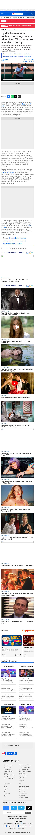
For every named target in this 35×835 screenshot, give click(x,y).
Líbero (6, 60)
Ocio (20, 783)
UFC (5, 786)
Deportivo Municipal (7, 173)
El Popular (17, 823)
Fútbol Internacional (7, 30)
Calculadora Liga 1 (9, 775)
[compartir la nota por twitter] (15, 96)
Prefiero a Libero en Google (17, 248)
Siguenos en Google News (19, 96)
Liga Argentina (23, 775)
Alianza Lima (7, 767)
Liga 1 (6, 773)
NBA (5, 790)
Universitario (7, 769)
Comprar (18, 655)
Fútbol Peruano (18, 18)
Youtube (12, 238)
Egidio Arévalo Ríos (21, 238)
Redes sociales (23, 788)
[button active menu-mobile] (2, 14)
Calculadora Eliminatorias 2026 (9, 777)
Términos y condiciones (20, 818)
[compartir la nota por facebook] (8, 96)
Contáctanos (11, 816)
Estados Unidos (23, 797)
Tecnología (22, 795)
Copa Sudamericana (20, 30)
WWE (5, 788)
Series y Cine (23, 792)
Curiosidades (23, 793)
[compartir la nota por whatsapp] (12, 96)
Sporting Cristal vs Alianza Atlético (23, 10)
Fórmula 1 (7, 793)
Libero (24, 823)
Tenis (5, 792)
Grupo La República (8, 823)
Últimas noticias (5, 18)
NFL (5, 795)
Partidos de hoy (8, 10)
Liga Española (23, 777)
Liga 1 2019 (19, 243)
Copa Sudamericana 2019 (9, 243)
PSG (20, 778)
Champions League (24, 769)
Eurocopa (22, 773)
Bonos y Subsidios (24, 786)
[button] (32, 14)
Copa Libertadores (24, 767)
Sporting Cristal (8, 771)
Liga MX (21, 780)
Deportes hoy (7, 783)
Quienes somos (18, 816)
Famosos (21, 790)
